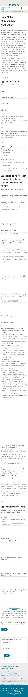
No (3, 124)
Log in (14, 1)
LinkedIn (16, 676)
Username (6, 642)
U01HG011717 (3, 683)
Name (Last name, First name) (9, 85)
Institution (4, 104)
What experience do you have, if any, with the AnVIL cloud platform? (14, 591)
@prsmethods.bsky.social (8, 674)
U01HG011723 (11, 684)
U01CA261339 (10, 683)
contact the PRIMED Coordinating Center (15, 365)
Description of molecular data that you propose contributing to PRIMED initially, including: (13, 330)
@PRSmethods (5, 676)
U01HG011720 (3, 684)
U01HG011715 (18, 684)
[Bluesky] (15, 4)
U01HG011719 (18, 683)
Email (2, 91)
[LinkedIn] (12, 4)
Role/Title (3, 110)
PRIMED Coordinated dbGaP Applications (14, 451)
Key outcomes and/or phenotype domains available (13, 203)
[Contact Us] (18, 4)
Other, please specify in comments (12, 463)
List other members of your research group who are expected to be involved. (13, 511)
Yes (3, 127)
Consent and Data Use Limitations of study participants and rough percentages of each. (14, 295)
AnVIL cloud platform (8, 594)
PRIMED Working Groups (9, 151)
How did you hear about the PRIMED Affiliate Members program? (14, 574)
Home (2, 11)
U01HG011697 (18, 681)
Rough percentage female (8, 224)
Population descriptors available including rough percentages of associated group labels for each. (13, 242)
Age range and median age (8, 230)
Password (6, 648)
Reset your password (8, 659)
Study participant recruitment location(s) (13, 276)
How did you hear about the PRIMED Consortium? (11, 558)
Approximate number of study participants (13, 196)
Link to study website (7, 322)
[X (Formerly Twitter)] (10, 4)
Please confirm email (7, 97)
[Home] (5, 8)
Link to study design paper (8, 316)
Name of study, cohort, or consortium (12, 189)
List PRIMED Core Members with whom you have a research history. (13, 540)
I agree (17, 693)
